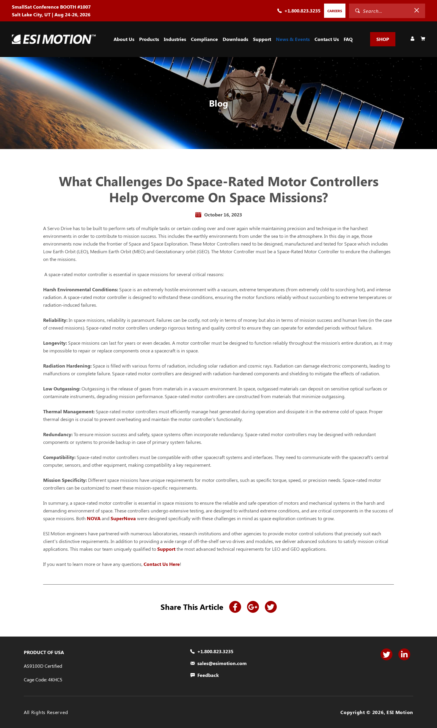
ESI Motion (399, 712)
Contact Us (327, 39)
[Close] (416, 10)
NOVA (93, 518)
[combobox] (382, 11)
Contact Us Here (162, 564)
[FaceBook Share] (235, 607)
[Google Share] (253, 607)
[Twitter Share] (271, 607)
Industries (175, 39)
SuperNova (123, 518)
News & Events (293, 39)
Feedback (208, 675)
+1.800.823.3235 (302, 10)
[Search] (357, 10)
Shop (382, 39)
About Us (124, 39)
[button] (124, 39)
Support (262, 39)
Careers (334, 10)
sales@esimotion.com (222, 663)
